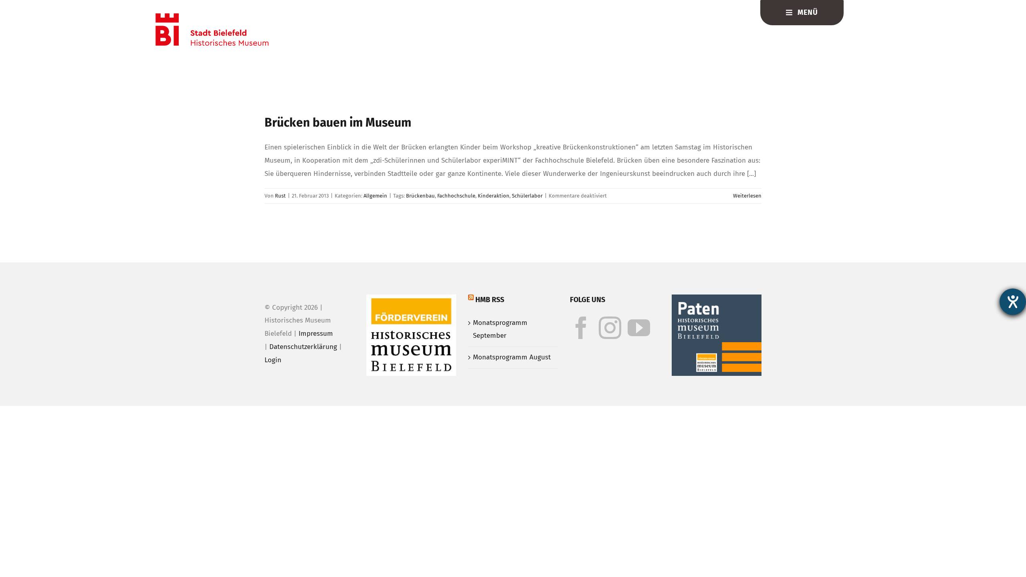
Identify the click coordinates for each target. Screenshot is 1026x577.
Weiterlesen (747, 196)
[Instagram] (610, 328)
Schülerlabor (527, 196)
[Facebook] (581, 328)
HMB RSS (489, 299)
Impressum (316, 333)
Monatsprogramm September (500, 329)
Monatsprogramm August (512, 357)
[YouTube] (639, 328)
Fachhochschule (456, 196)
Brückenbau (420, 196)
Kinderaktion (493, 196)
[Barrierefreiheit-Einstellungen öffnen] (1013, 301)
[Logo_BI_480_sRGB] (212, 16)
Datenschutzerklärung (303, 347)
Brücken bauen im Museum (338, 122)
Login (273, 360)
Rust (280, 196)
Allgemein (375, 196)
